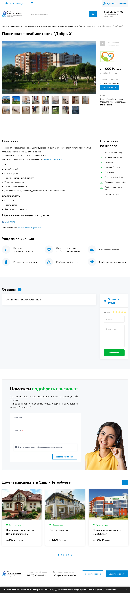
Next (125, 482)
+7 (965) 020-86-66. (53, 159)
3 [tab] (63, 555)
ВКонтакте (10, 221)
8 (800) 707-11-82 (113, 11)
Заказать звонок (109, 87)
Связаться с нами (117, 574)
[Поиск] (93, 14)
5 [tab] (68, 555)
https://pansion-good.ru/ (29, 227)
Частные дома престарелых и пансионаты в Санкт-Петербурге (55, 26)
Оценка (107, 312)
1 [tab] (58, 555)
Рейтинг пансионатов (12, 26)
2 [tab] (61, 555)
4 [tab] (66, 555)
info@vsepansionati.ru (64, 575)
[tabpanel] (22, 517)
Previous (117, 482)
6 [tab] (71, 555)
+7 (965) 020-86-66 (109, 83)
